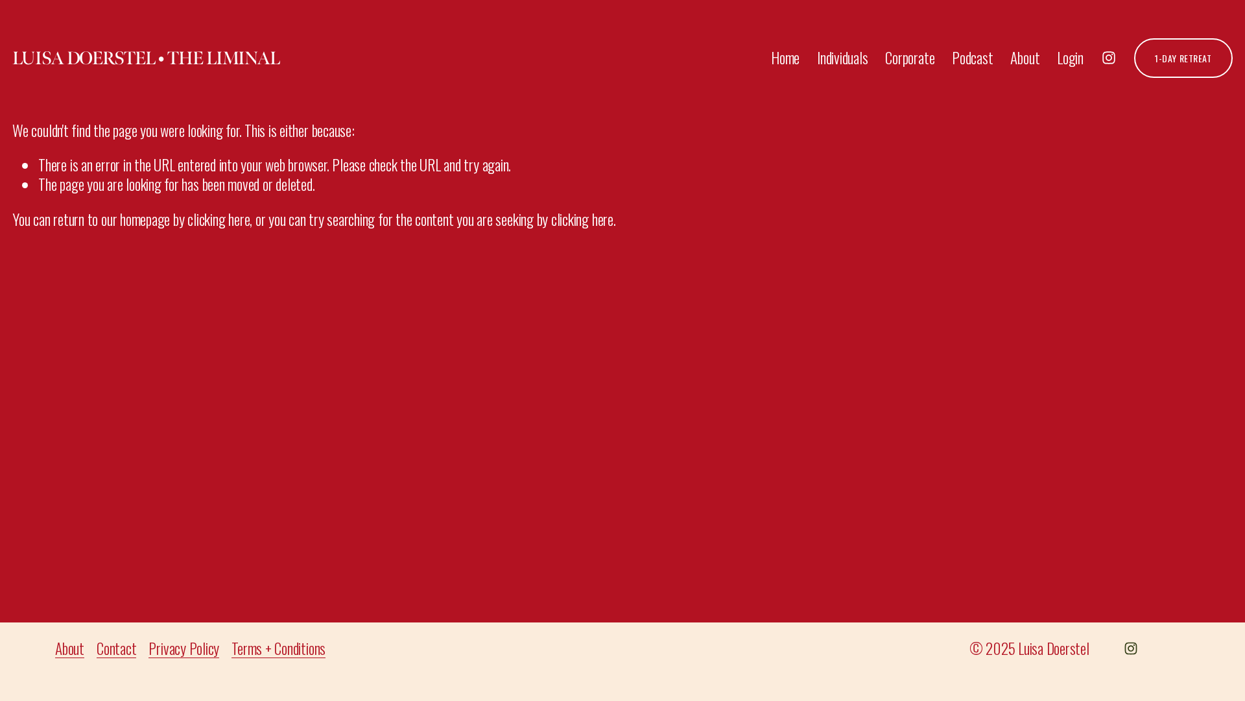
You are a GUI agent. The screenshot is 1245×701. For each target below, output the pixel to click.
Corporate (909, 58)
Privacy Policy (183, 648)
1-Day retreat (1183, 58)
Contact (116, 648)
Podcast (972, 58)
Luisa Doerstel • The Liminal (145, 58)
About (1024, 58)
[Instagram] (1109, 58)
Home (785, 58)
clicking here (218, 219)
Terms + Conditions (278, 648)
